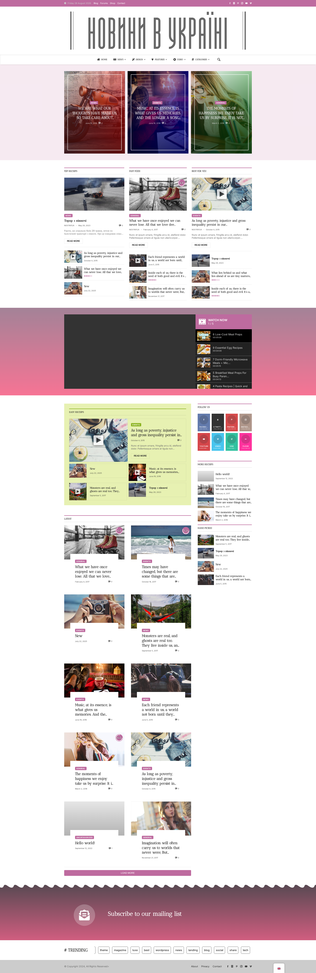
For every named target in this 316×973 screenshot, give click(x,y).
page (243, 950)
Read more (73, 241)
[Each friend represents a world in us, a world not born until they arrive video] (137, 261)
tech (231, 950)
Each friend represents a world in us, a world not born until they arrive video (166, 258)
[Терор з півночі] (94, 194)
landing (178, 950)
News (94, 103)
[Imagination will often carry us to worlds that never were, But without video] (137, 292)
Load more (128, 873)
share (218, 950)
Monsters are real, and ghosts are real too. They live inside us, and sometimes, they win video (105, 489)
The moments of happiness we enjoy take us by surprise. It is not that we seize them (221, 113)
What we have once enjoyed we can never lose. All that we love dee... (154, 222)
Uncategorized (84, 837)
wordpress (147, 950)
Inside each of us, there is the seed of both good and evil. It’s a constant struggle (167, 274)
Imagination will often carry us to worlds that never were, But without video (166, 290)
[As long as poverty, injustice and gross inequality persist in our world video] (73, 256)
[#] (230, 3)
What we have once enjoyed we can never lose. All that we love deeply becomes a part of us (102, 270)
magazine (105, 950)
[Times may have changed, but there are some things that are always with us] (161, 542)
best (132, 950)
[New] (73, 288)
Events (157, 103)
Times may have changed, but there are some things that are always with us (160, 572)
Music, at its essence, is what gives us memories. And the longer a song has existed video (158, 113)
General (220, 103)
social (205, 950)
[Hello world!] (94, 818)
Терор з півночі (75, 221)
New (86, 286)
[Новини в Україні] (158, 31)
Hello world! (85, 843)
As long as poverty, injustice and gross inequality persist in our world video (103, 254)
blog (192, 950)
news (164, 950)
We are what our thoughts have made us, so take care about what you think (94, 113)
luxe (120, 950)
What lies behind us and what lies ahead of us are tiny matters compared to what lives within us (231, 274)
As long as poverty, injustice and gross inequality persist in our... (219, 222)
